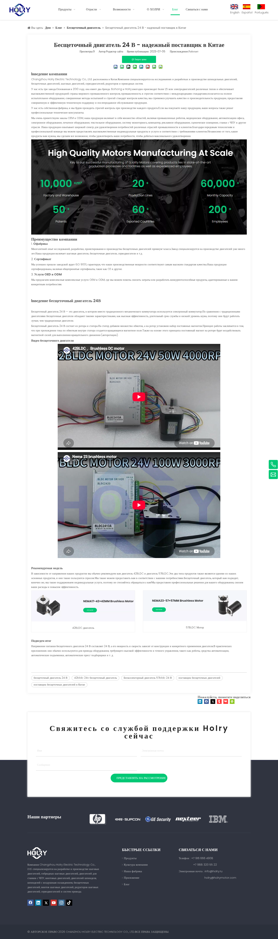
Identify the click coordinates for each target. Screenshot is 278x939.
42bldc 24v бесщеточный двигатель (95, 678)
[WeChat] (232, 701)
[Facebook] (206, 701)
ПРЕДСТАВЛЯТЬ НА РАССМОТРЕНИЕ (141, 778)
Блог (127, 884)
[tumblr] (219, 701)
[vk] (225, 701)
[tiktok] (69, 903)
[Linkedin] (200, 701)
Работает (193, 51)
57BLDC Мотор (195, 627)
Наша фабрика (133, 871)
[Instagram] (61, 903)
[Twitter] (212, 701)
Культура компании (136, 865)
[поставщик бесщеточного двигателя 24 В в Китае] (139, 234)
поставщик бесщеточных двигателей (199, 678)
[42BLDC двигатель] (83, 622)
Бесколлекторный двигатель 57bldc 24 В (148, 678)
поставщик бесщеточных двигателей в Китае (59, 684)
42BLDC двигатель (83, 628)
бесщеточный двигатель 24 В (50, 678)
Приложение (131, 878)
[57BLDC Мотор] (195, 622)
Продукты (130, 858)
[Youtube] (54, 903)
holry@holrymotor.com (220, 878)
